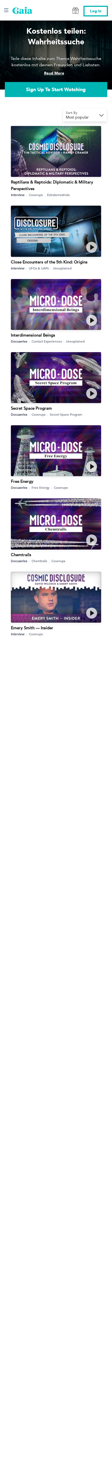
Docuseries (19, 341)
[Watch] (91, 247)
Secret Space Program (31, 408)
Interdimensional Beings (33, 335)
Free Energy (22, 481)
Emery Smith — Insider (32, 627)
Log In (95, 11)
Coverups (36, 194)
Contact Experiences (47, 341)
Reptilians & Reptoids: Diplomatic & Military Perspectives (52, 185)
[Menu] (6, 10)
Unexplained (62, 268)
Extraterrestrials (58, 194)
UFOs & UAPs (39, 268)
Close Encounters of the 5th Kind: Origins (49, 262)
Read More (54, 73)
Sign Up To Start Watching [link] (56, 89)
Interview (17, 194)
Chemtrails (21, 554)
